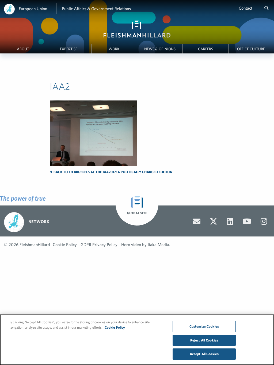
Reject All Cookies (204, 340)
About (23, 49)
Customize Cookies (204, 326)
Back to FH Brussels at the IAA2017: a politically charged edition (112, 172)
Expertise (68, 49)
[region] (137, 339)
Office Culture (251, 49)
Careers (205, 49)
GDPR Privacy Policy (99, 244)
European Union (33, 8)
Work (114, 49)
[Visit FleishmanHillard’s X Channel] (213, 221)
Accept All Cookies (204, 354)
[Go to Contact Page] (196, 221)
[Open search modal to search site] (266, 8)
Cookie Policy (65, 244)
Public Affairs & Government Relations (96, 8)
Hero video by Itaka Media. (145, 244)
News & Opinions (160, 49)
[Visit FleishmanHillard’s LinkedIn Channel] (230, 221)
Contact (245, 8)
